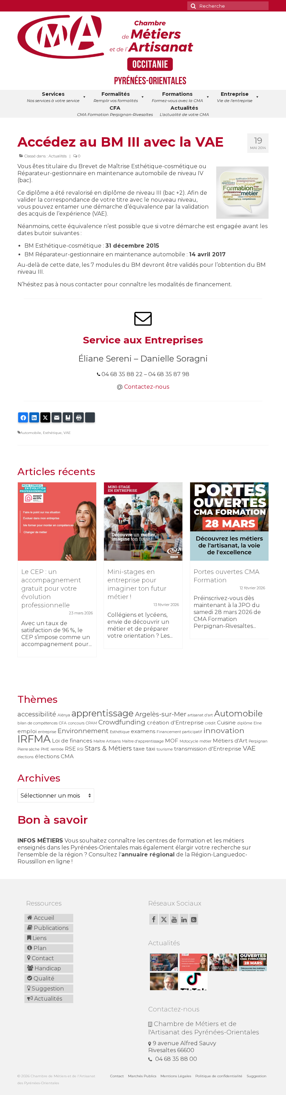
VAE (67, 432)
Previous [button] (23, 579)
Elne (258, 723)
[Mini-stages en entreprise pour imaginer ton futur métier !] (143, 521)
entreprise (47, 732)
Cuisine (226, 722)
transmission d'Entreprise (207, 748)
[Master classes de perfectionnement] (163, 981)
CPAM (91, 723)
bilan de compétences (37, 723)
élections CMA (54, 756)
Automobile (30, 432)
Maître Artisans (107, 741)
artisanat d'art (200, 715)
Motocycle (189, 741)
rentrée (57, 749)
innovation (223, 730)
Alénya (64, 715)
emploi (27, 731)
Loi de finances (72, 740)
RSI (80, 749)
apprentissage (103, 713)
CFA (63, 723)
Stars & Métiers (108, 748)
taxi (150, 748)
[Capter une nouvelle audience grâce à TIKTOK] (193, 981)
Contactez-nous (146, 386)
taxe (139, 748)
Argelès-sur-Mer (160, 714)
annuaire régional (148, 854)
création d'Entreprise (175, 722)
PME (45, 749)
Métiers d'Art (230, 740)
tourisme (165, 749)
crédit (210, 723)
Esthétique (52, 432)
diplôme (244, 723)
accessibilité (36, 714)
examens (143, 731)
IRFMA (34, 739)
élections (25, 757)
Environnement (83, 731)
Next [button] (262, 579)
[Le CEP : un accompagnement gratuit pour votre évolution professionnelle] (57, 521)
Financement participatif (179, 732)
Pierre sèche (28, 749)
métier (205, 741)
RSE (70, 748)
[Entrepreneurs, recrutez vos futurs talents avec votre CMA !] (163, 962)
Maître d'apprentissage (143, 741)
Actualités (57, 156)
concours (76, 723)
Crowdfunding (121, 722)
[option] (57, 573)
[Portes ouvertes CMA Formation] (229, 521)
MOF (171, 740)
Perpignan (258, 741)
